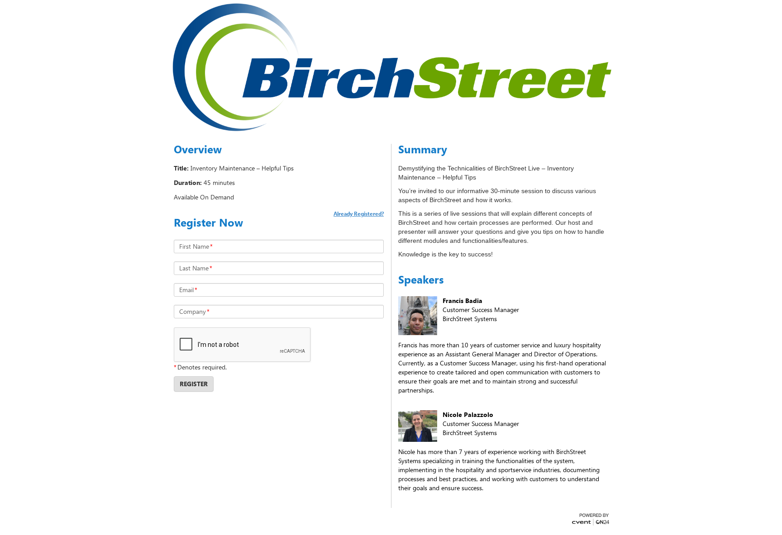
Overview (198, 149)
